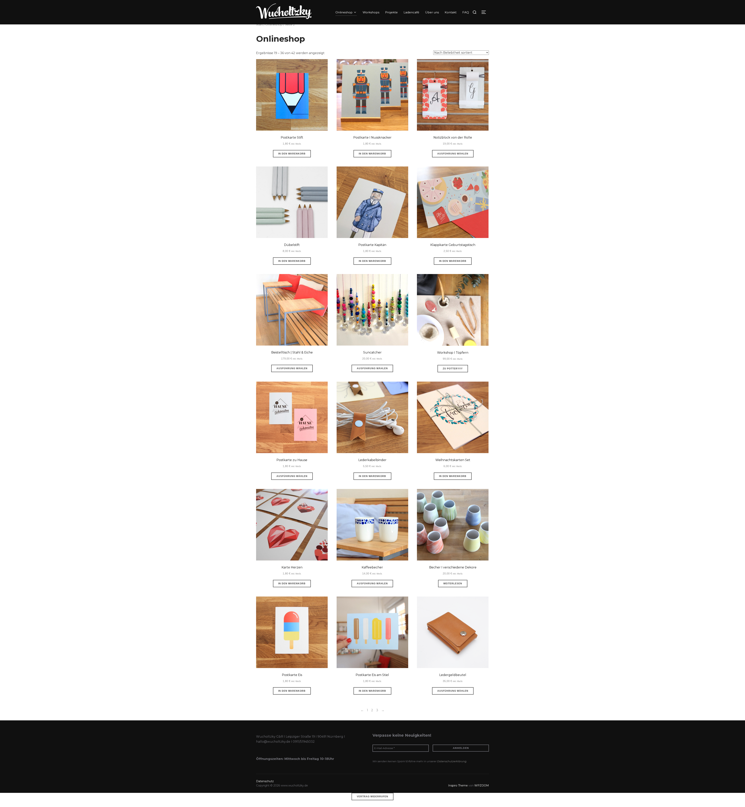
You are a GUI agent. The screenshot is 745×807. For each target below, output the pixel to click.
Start (259, 24)
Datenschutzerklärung (451, 761)
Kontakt (451, 12)
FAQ (465, 12)
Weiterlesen (452, 583)
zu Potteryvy (453, 368)
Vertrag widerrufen (372, 796)
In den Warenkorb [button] (292, 153)
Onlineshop (344, 12)
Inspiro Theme (458, 785)
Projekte (391, 12)
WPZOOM (481, 785)
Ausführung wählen (452, 153)
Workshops (371, 12)
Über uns (432, 12)
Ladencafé (411, 12)
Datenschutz (265, 781)
